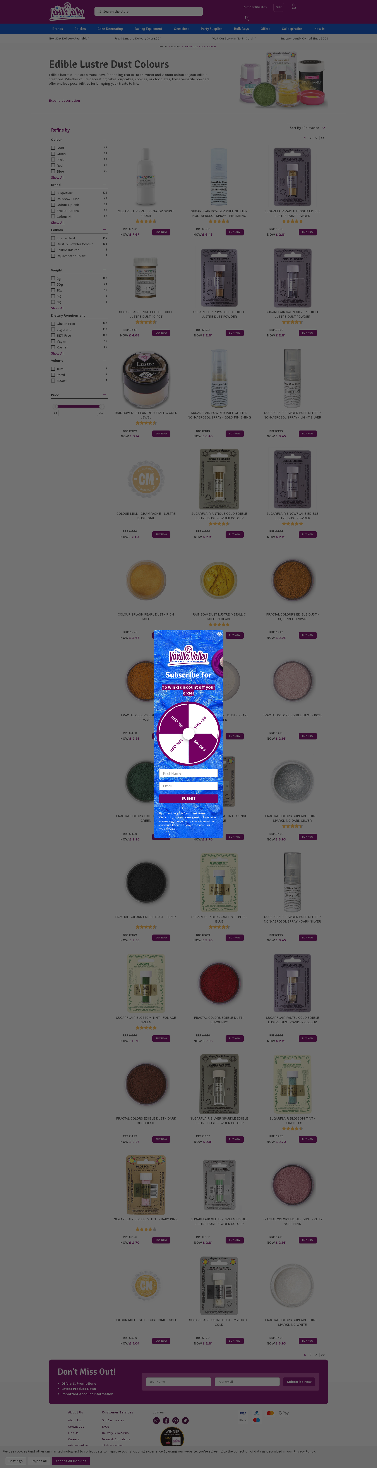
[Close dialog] (219, 634)
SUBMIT (188, 798)
